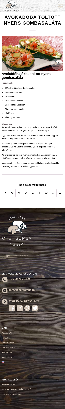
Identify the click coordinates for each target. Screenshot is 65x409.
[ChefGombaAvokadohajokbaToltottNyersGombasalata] (32, 53)
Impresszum (8, 384)
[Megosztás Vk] (46, 193)
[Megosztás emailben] (60, 193)
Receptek (7, 352)
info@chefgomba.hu (22, 289)
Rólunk (6, 338)
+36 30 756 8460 (19, 278)
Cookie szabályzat (12, 394)
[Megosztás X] (12, 193)
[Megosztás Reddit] (53, 193)
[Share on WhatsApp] (19, 193)
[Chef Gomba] (26, 6)
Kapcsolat (8, 357)
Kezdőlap (7, 333)
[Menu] (59, 6)
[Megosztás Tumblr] (39, 193)
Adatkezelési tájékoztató (16, 389)
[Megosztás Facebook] (5, 193)
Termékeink (8, 343)
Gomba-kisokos (10, 348)
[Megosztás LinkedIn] (32, 193)
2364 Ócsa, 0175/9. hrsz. (24, 301)
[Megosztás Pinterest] (25, 193)
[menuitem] (59, 6)
